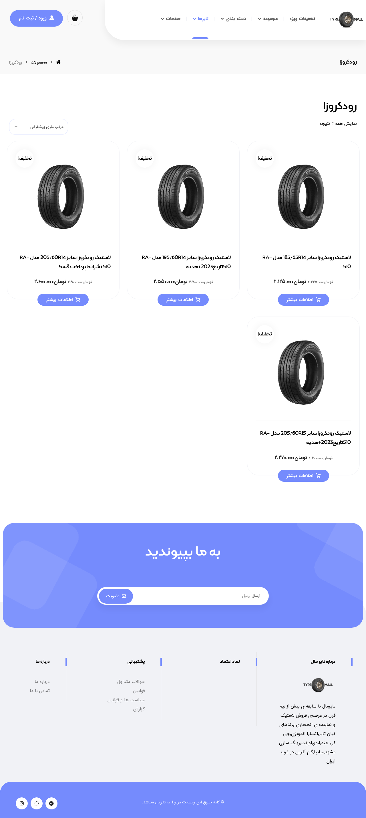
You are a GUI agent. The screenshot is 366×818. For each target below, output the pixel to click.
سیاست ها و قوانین (126, 700)
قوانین (139, 690)
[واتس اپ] (37, 803)
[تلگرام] (51, 803)
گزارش (139, 709)
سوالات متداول (131, 681)
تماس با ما (40, 690)
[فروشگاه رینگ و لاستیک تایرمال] (346, 20)
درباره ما (42, 681)
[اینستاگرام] (22, 803)
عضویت (113, 596)
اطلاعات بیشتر (300, 299)
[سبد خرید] (75, 17)
